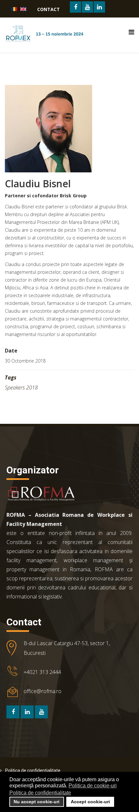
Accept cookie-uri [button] (90, 801)
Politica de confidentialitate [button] (40, 792)
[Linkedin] (27, 711)
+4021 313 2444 (42, 672)
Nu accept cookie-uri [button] (36, 801)
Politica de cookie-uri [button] (93, 785)
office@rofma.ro (42, 691)
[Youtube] (41, 711)
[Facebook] (12, 711)
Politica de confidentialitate (32, 770)
